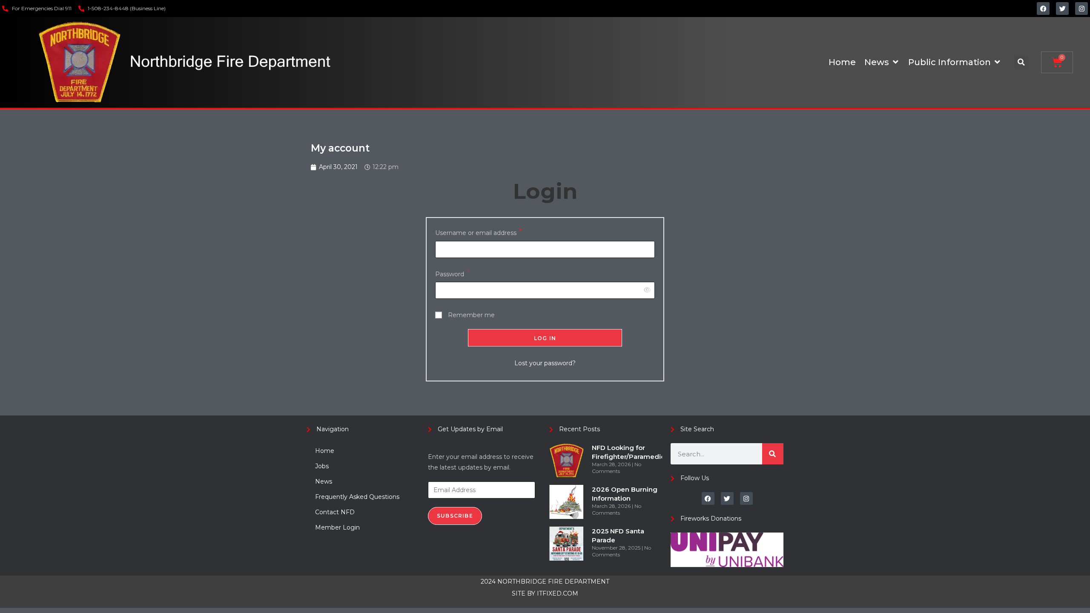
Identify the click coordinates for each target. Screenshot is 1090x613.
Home (324, 451)
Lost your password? (545, 363)
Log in (545, 338)
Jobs (322, 466)
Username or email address (478, 232)
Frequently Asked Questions (357, 497)
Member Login (337, 527)
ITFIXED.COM (557, 593)
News (323, 481)
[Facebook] (1043, 8)
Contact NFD (335, 512)
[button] (1021, 62)
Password (452, 273)
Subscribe (455, 516)
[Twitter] (1062, 8)
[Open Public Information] (997, 62)
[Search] (772, 453)
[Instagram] (1081, 8)
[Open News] (895, 62)
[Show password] (645, 290)
